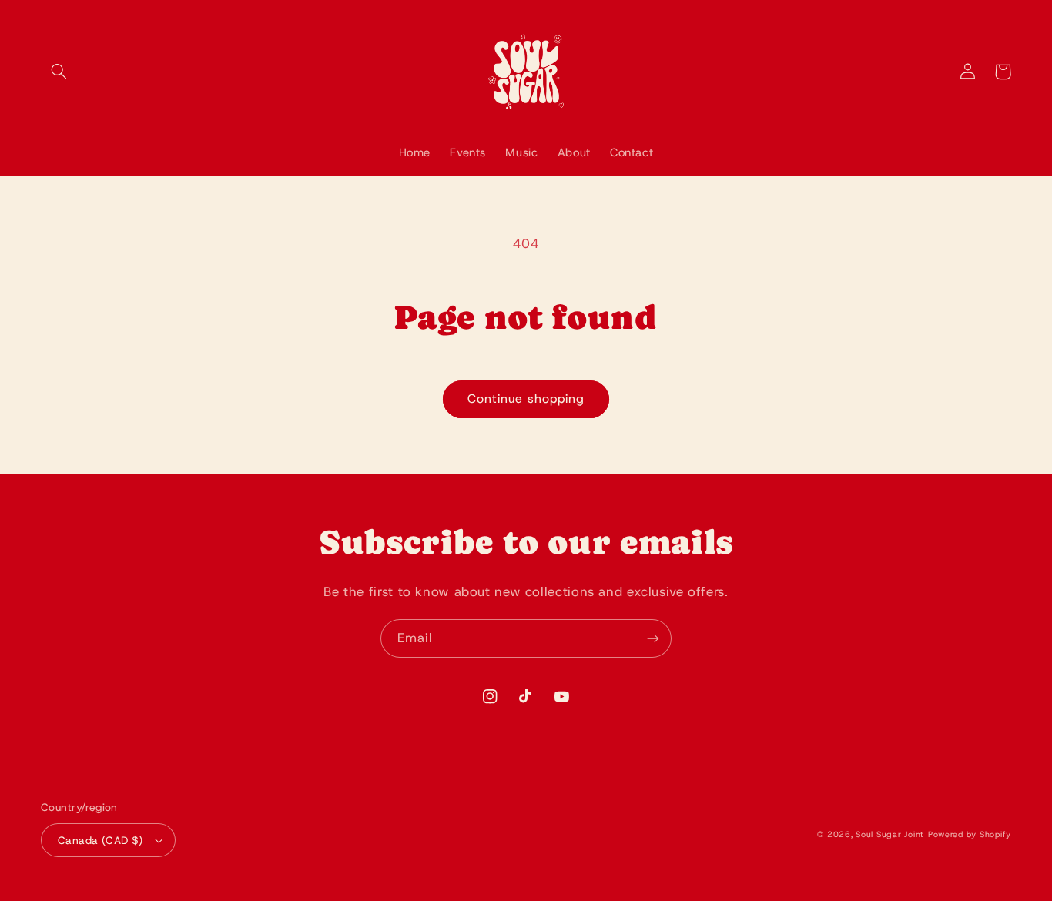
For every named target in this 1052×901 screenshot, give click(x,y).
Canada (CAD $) (100, 840)
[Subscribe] (653, 638)
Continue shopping (526, 398)
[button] (58, 71)
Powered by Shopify (969, 834)
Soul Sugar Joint (890, 834)
